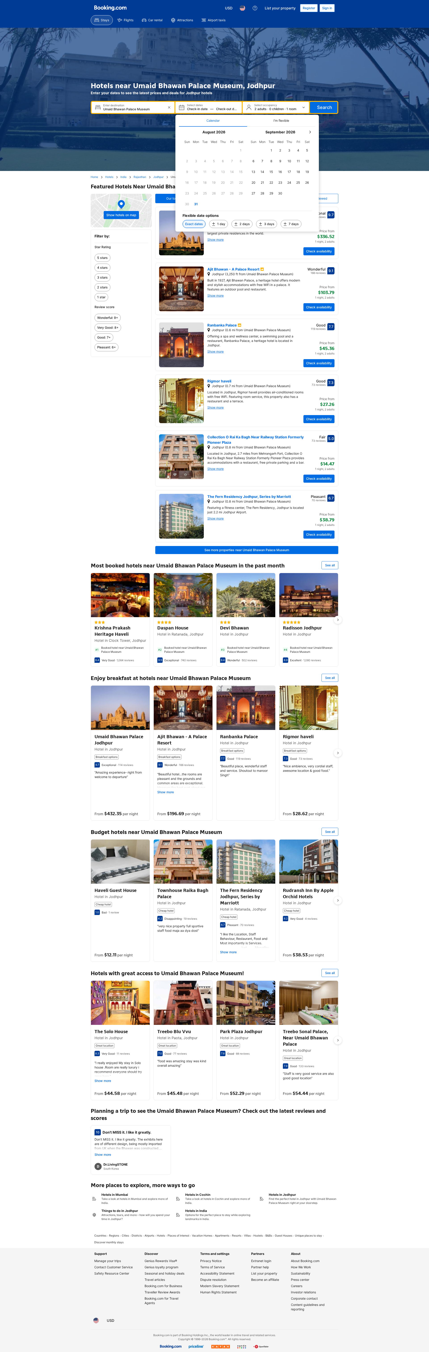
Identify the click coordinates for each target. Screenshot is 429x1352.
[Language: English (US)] (242, 8)
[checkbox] (240, 150)
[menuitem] (102, 20)
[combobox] (133, 109)
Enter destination (113, 105)
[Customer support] (255, 8)
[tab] (213, 120)
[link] (121, 258)
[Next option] (338, 620)
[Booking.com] (110, 8)
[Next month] (310, 132)
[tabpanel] (247, 179)
